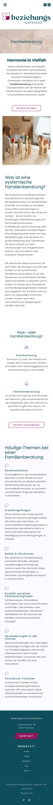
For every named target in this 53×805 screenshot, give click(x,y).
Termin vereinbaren (26, 424)
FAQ (26, 766)
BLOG (26, 771)
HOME (26, 751)
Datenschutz (26, 793)
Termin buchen (26, 108)
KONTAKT (26, 736)
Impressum (26, 788)
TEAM (26, 756)
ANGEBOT (26, 761)
